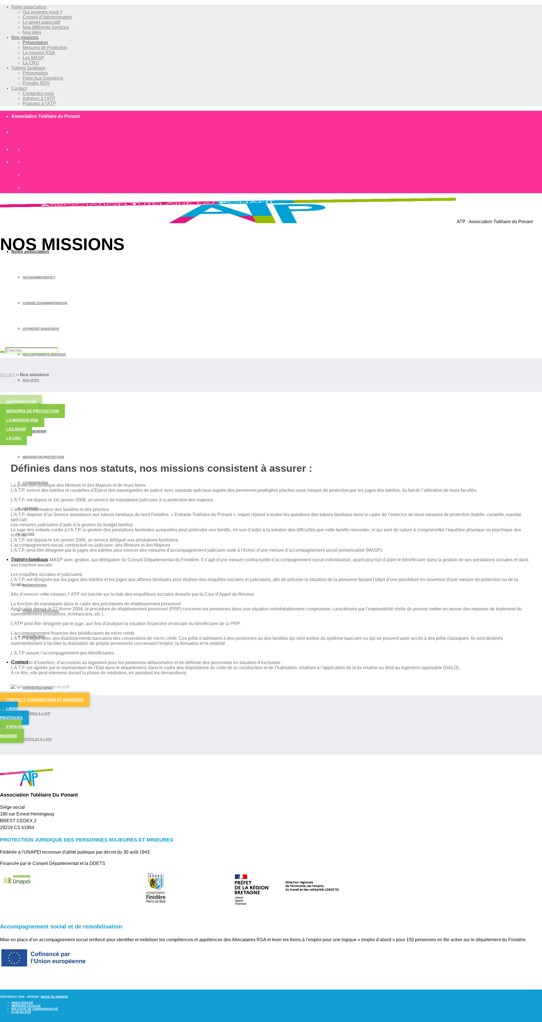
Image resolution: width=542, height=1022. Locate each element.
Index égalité (22, 1002)
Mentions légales (26, 1005)
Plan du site (21, 1012)
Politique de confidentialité (34, 1008)
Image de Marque (54, 996)
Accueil (7, 374)
